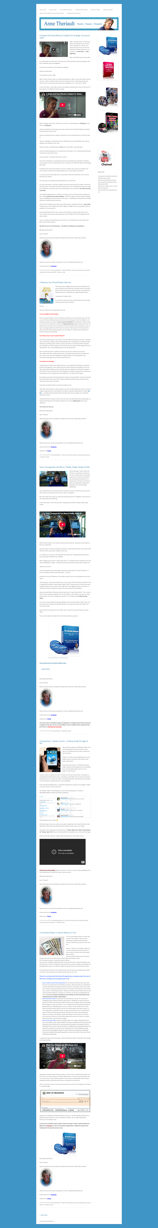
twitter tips (52, 922)
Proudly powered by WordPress (47, 1221)
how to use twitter (79, 920)
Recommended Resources (74, 13)
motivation (68, 270)
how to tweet (71, 920)
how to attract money (71, 1202)
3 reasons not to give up (72, 455)
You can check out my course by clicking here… (53, 663)
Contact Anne (53, 9)
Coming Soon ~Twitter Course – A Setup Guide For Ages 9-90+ (64, 742)
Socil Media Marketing (57, 920)
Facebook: (54, 266)
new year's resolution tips (78, 270)
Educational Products (66, 9)
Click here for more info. (55, 727)
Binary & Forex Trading (82, 9)
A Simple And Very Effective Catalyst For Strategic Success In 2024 (65, 36)
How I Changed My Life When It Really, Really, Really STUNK (65, 467)
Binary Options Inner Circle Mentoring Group (52, 13)
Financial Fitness (95, 9)
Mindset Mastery (45, 669)
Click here (49, 1125)
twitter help (46, 922)
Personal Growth (108, 9)
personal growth (52, 272)
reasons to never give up (84, 455)
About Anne (43, 9)
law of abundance (81, 1202)
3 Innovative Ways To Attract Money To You (58, 932)
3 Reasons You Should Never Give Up (55, 282)
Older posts (43, 1215)
